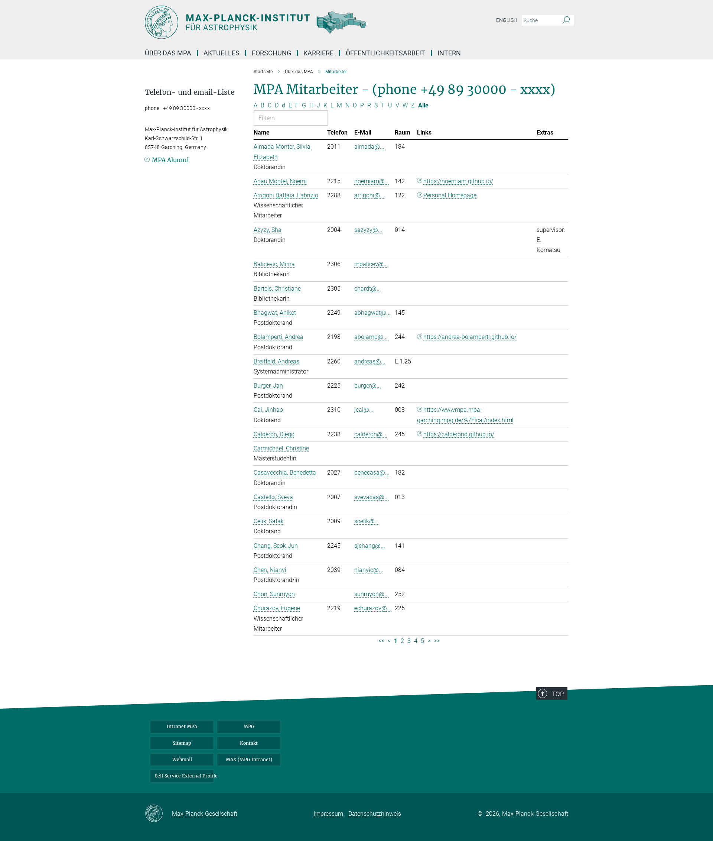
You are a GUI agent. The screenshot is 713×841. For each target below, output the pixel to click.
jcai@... (364, 409)
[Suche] (566, 20)
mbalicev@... (371, 264)
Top (558, 694)
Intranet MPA (182, 726)
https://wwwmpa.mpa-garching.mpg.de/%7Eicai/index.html (465, 414)
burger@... (367, 385)
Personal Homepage (449, 195)
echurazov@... (372, 608)
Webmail (182, 759)
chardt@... (367, 288)
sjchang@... (369, 545)
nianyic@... (368, 569)
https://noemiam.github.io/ (458, 181)
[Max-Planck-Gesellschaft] (158, 814)
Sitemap (182, 743)
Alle (423, 105)
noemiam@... (371, 181)
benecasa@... (372, 472)
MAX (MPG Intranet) (249, 759)
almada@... (369, 146)
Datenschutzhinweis (374, 813)
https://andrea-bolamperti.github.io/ (470, 336)
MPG (249, 726)
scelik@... (366, 521)
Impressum (328, 813)
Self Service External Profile (184, 776)
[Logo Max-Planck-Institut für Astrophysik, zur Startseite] (284, 22)
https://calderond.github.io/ (458, 434)
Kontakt (249, 743)
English (506, 20)
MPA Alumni (170, 160)
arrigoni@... (369, 195)
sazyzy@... (368, 229)
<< (381, 640)
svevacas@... (371, 497)
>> (437, 640)
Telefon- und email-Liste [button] (189, 92)
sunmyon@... (371, 594)
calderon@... (370, 434)
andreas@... (369, 361)
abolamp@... (371, 336)
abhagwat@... (372, 312)
